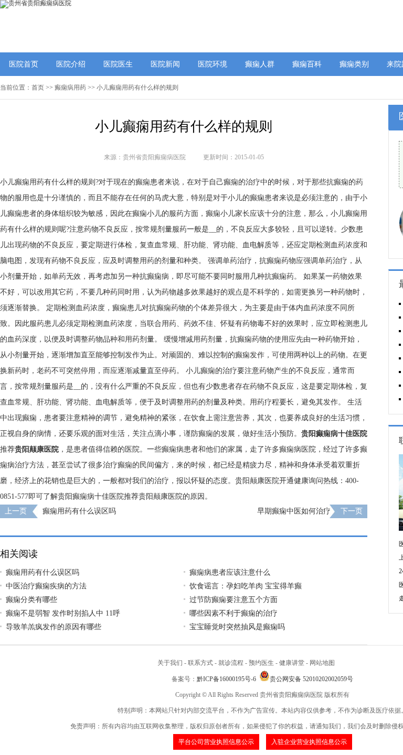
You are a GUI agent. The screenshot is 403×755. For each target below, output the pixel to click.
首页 (37, 87)
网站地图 (322, 662)
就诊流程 (230, 662)
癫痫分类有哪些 (31, 600)
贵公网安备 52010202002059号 (311, 679)
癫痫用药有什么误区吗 (79, 511)
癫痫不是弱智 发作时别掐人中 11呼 (63, 613)
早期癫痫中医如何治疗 (294, 511)
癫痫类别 (354, 64)
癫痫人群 (259, 64)
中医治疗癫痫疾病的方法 (46, 586)
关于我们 (170, 662)
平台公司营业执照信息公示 (216, 742)
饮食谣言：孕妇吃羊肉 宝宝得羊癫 (245, 586)
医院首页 (23, 64)
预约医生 (261, 662)
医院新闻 (165, 64)
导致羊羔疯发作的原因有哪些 (53, 627)
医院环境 (212, 64)
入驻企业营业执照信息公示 (309, 742)
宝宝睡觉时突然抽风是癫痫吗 (237, 627)
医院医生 (118, 64)
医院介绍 (71, 64)
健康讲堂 (291, 662)
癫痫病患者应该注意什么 (229, 572)
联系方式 (200, 662)
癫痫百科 (307, 64)
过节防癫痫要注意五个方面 (233, 600)
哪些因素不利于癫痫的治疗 (233, 613)
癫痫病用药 (70, 87)
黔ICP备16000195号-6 (226, 679)
